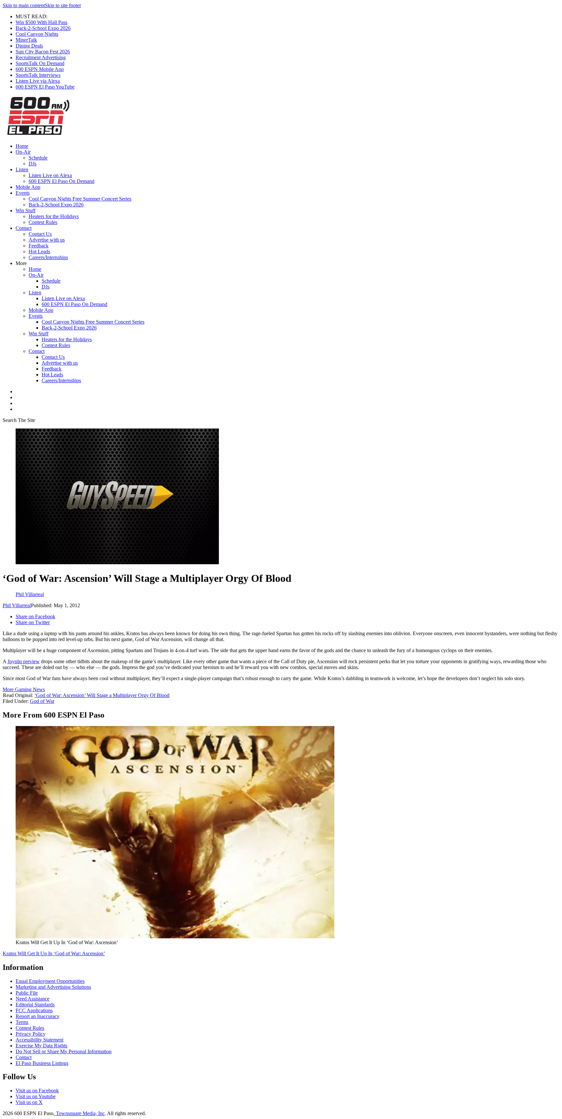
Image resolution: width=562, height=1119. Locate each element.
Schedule (38, 158)
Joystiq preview (23, 661)
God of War (42, 701)
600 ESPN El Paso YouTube (45, 87)
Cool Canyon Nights (37, 34)
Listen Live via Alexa (38, 81)
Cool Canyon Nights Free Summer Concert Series (80, 199)
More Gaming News (24, 689)
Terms (22, 1022)
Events (23, 193)
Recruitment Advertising (41, 57)
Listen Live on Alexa (50, 175)
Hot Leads (39, 251)
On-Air (23, 152)
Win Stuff (25, 210)
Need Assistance (32, 998)
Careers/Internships (48, 257)
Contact (24, 228)
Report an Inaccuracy (38, 1016)
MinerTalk (26, 40)
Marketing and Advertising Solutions (53, 987)
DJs (32, 163)
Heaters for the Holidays (54, 216)
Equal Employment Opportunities (50, 981)
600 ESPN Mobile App (40, 69)
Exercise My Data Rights (41, 1045)
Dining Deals (29, 46)
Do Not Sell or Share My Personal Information (64, 1051)
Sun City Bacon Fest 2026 (43, 51)
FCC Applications (34, 1010)
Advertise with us (47, 240)
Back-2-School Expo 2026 (43, 28)
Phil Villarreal (17, 605)
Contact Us (40, 234)
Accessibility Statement (39, 1039)
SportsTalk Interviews (38, 75)
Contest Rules (43, 222)
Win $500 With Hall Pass (41, 22)
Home (22, 146)
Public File (27, 993)
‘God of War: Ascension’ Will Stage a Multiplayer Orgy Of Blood (101, 695)
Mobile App (28, 187)
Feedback (38, 245)
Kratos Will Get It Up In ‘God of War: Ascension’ (54, 953)
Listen (22, 169)
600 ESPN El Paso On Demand (61, 181)
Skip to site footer (63, 5)
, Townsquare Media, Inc (79, 1113)
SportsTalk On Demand (40, 63)
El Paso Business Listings (42, 1063)
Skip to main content (24, 5)
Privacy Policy (31, 1034)
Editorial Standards (35, 1004)
